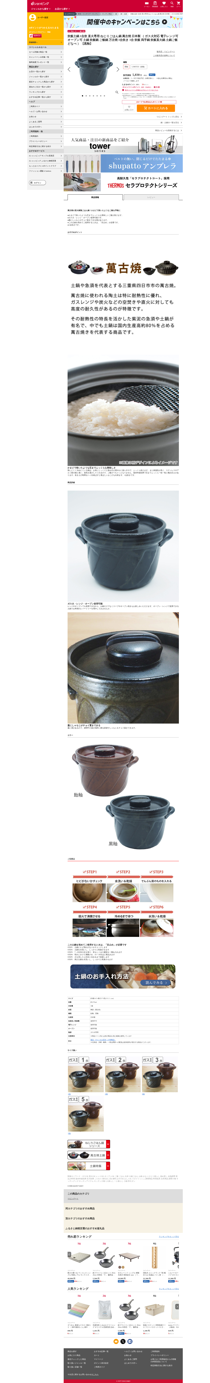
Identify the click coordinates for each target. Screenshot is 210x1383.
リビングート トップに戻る (168, 117)
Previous (69, 1254)
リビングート (73, 1199)
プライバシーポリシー (38, 141)
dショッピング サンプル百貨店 (41, 156)
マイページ (98, 1359)
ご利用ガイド (34, 106)
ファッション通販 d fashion (40, 171)
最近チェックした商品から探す (42, 82)
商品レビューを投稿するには (167, 130)
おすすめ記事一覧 (101, 1351)
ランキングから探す (37, 92)
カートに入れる (156, 108)
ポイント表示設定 (101, 1363)
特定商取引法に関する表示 (40, 146)
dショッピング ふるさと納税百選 (42, 161)
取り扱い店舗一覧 (75, 1367)
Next (177, 1254)
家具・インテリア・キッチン (88, 14)
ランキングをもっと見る (169, 1237)
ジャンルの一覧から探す (39, 77)
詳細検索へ (33, 42)
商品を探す (72, 1351)
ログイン (37, 183)
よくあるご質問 (35, 122)
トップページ (69, 14)
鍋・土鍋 (124, 14)
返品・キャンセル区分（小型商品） (103, 1040)
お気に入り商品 (74, 1355)
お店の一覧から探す (37, 72)
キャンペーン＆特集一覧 (39, 57)
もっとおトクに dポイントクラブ (42, 166)
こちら (96, 1374)
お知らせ (32, 117)
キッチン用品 (107, 14)
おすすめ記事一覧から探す (40, 97)
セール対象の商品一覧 (38, 52)
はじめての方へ (35, 127)
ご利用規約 (33, 136)
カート (96, 1355)
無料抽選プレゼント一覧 (39, 62)
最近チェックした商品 (77, 1359)
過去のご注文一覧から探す (40, 87)
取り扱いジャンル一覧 (77, 1363)
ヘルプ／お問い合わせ (38, 111)
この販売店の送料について (164, 55)
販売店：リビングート (166, 52)
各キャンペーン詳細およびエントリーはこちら (141, 90)
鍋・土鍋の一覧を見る (170, 123)
